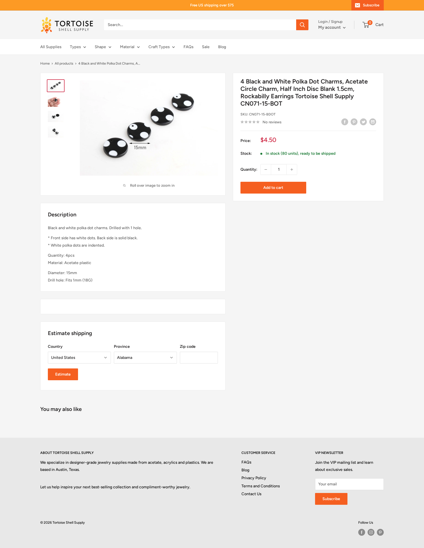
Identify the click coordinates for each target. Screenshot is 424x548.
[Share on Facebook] (344, 121)
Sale (206, 46)
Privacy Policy (253, 478)
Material (127, 46)
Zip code (188, 346)
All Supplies (50, 46)
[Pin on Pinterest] (354, 121)
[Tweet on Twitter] (363, 121)
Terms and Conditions (260, 486)
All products (64, 63)
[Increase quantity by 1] (292, 169)
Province (122, 346)
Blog (222, 46)
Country (55, 346)
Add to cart (273, 187)
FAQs (188, 46)
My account (330, 27)
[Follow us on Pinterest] (380, 532)
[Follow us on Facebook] (361, 532)
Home (45, 63)
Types (75, 46)
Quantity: (248, 169)
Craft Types (159, 46)
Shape (100, 46)
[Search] (302, 24)
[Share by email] (372, 121)
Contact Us (251, 494)
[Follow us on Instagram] (371, 532)
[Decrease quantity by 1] (266, 169)
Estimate (63, 374)
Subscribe (371, 5)
